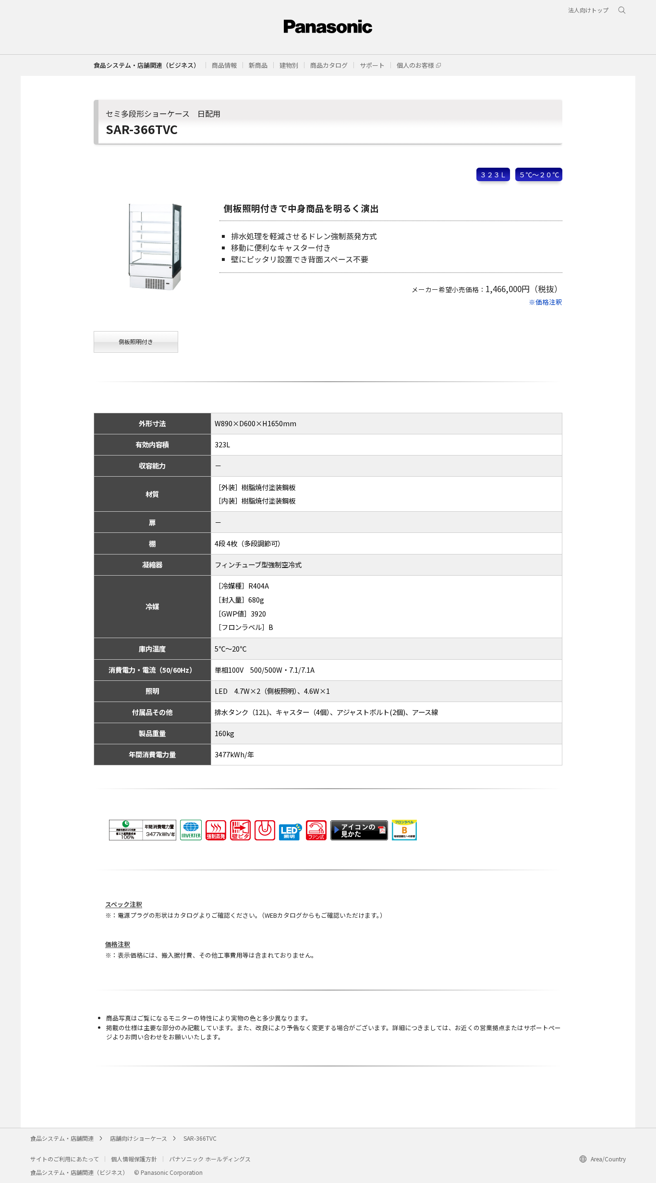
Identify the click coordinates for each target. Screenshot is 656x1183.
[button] (224, 65)
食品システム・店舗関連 (62, 1138)
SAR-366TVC (200, 1138)
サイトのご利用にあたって (64, 1159)
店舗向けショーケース (138, 1138)
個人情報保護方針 (134, 1159)
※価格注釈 (545, 302)
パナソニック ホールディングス (210, 1159)
